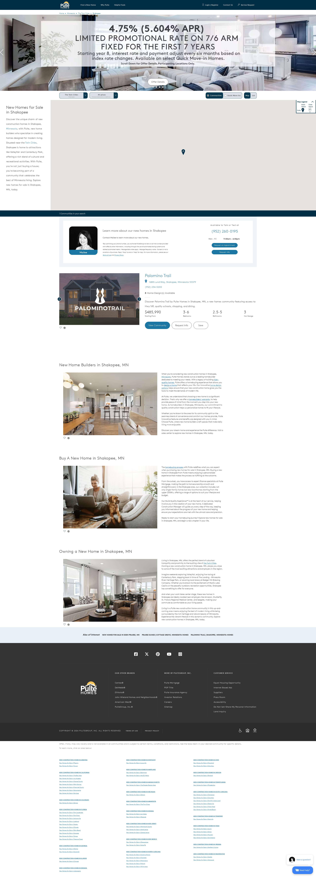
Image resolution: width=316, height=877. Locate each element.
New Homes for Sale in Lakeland (69, 821)
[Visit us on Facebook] (136, 655)
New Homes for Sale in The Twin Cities (138, 804)
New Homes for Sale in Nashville (203, 819)
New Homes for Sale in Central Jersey (137, 832)
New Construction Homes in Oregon (207, 772)
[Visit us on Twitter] (147, 655)
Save (200, 325)
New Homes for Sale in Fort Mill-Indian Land (206, 801)
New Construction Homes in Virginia (207, 844)
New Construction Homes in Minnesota (141, 801)
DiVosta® (119, 692)
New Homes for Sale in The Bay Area (70, 775)
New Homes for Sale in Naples (68, 824)
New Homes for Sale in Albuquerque (137, 842)
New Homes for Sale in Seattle (202, 857)
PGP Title (168, 687)
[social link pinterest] (65, 328)
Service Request (247, 5)
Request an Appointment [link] (224, 245)
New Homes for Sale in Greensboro (137, 860)
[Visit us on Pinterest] (158, 655)
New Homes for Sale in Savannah (69, 852)
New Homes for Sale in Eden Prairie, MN (120, 635)
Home (61, 13)
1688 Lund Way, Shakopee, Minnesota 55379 (172, 282)
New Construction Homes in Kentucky (141, 760)
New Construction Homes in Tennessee (208, 816)
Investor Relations (173, 697)
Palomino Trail (158, 275)
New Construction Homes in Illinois (73, 858)
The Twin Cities (84, 13)
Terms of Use (132, 731)
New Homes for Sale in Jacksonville (70, 818)
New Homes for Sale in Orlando (68, 827)
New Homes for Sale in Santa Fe (136, 845)
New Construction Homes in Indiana (73, 868)
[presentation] (1, 53)
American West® (123, 702)
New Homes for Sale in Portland (203, 775)
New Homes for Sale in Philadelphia (204, 785)
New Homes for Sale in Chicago (69, 861)
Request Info (181, 325)
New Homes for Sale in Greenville (203, 803)
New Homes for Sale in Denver (68, 803)
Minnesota (71, 13)
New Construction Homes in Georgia (73, 846)
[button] (88, 5)
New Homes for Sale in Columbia (203, 798)
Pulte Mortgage (171, 682)
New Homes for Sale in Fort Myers (69, 815)
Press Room (219, 697)
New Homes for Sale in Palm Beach (70, 830)
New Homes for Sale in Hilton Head (204, 806)
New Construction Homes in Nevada (140, 811)
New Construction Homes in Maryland (141, 769)
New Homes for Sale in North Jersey (137, 829)
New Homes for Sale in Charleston (203, 795)
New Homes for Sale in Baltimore (136, 772)
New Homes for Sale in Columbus (203, 766)
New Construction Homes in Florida (73, 809)
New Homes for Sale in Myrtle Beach (204, 809)
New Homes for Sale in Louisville (136, 763)
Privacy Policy (152, 731)
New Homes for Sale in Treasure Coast (71, 839)
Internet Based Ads (223, 687)
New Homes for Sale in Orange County (71, 781)
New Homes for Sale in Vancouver (203, 860)
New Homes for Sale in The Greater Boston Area (141, 785)
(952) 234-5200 (153, 287)
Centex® (119, 682)
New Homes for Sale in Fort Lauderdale (71, 812)
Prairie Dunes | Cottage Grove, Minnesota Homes (165, 635)
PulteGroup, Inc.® (124, 707)
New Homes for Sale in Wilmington (137, 866)
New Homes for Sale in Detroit (135, 795)
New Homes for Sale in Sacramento (70, 790)
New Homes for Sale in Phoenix (68, 763)
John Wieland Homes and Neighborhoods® (136, 697)
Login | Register (211, 5)
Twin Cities (31, 142)
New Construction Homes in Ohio (206, 760)
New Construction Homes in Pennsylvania (209, 782)
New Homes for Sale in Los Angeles (70, 778)
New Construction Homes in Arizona (73, 760)
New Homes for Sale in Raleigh (135, 863)
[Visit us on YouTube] (169, 655)
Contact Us (228, 5)
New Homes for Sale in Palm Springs (70, 784)
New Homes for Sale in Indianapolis (70, 871)
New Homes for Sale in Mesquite (136, 817)
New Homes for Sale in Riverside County (71, 787)
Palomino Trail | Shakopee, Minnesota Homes (212, 635)
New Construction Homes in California (74, 772)
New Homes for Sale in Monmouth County (139, 826)
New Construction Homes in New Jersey (141, 823)
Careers (168, 702)
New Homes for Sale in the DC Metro (137, 775)
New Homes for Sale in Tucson (68, 766)
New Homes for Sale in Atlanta (68, 849)
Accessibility (220, 702)
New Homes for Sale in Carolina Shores (138, 855)
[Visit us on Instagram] (180, 655)
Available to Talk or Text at (224, 225)
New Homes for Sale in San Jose (69, 793)
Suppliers (218, 692)
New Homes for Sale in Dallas (202, 832)
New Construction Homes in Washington (209, 854)
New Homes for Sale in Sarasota (69, 833)
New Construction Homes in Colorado (74, 800)
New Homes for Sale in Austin (202, 829)
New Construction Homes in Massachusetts (142, 782)
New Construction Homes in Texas (206, 826)
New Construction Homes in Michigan (140, 792)
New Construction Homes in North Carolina (143, 852)
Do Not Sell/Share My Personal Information (235, 707)
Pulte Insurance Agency (175, 692)
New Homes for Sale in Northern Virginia (205, 847)
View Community (157, 325)
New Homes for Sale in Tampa (68, 836)
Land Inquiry (220, 711)
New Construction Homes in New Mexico (141, 839)
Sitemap (168, 707)
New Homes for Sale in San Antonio (204, 838)
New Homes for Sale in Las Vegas (136, 814)
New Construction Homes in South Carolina (210, 792)
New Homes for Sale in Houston (203, 835)
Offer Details (158, 81)
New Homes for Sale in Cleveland (203, 763)
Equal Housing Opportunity (227, 682)
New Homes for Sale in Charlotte (136, 857)
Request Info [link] (224, 252)
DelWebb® (120, 687)
